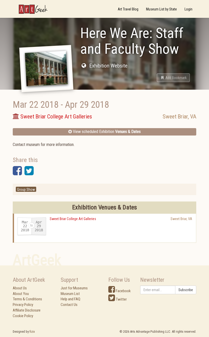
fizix (32, 331)
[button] (173, 77)
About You (21, 293)
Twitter (121, 299)
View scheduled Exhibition (106, 131)
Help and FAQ (70, 299)
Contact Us (69, 304)
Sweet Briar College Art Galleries (73, 219)
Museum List (70, 293)
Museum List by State (161, 9)
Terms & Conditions (27, 299)
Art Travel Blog (128, 9)
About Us (20, 288)
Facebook (123, 291)
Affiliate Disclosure (27, 310)
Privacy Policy (23, 304)
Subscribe (185, 290)
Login (188, 9)
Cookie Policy (23, 316)
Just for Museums (74, 288)
